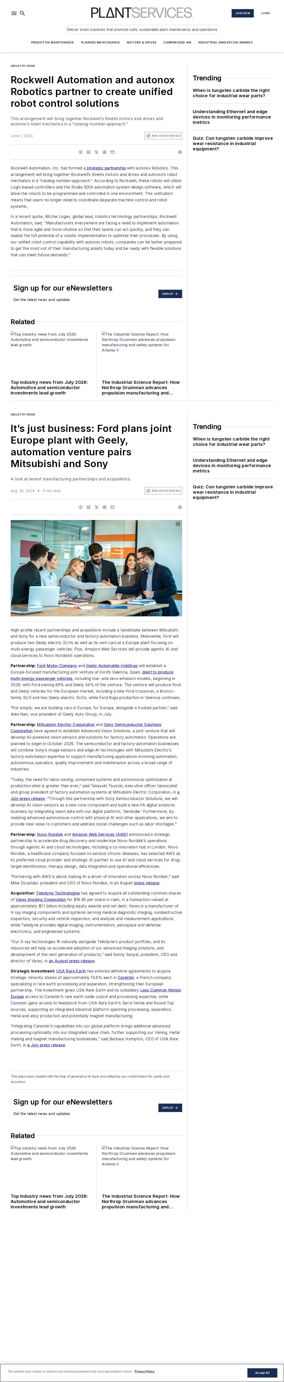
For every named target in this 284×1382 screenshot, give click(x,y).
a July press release (46, 1045)
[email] (112, 152)
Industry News (23, 66)
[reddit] (104, 152)
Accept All (262, 1372)
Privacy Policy (144, 1371)
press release (146, 883)
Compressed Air (177, 42)
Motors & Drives (141, 42)
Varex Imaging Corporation (41, 899)
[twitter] (96, 152)
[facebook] (80, 152)
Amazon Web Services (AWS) (100, 834)
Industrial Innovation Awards (225, 42)
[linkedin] (88, 152)
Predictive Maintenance (52, 42)
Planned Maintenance (100, 42)
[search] (22, 13)
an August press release (72, 961)
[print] (180, 152)
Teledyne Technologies (58, 893)
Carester (126, 977)
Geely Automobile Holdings (112, 665)
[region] (142, 1373)
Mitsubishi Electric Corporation (66, 724)
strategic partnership (105, 168)
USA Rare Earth (71, 971)
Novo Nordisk (50, 834)
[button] (14, 13)
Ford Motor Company (57, 665)
